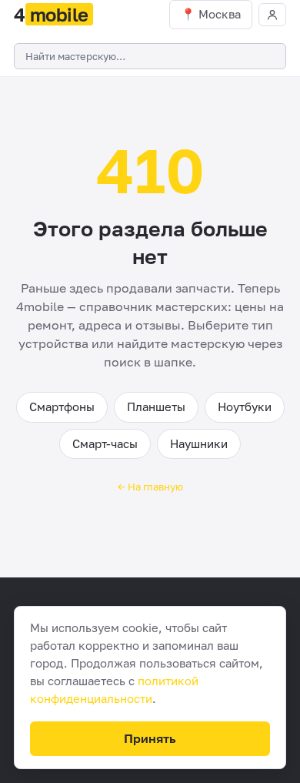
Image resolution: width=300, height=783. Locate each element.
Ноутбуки (245, 406)
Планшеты (156, 406)
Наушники (199, 443)
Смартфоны (62, 406)
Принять (150, 738)
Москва (219, 14)
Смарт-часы (105, 443)
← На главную (150, 486)
